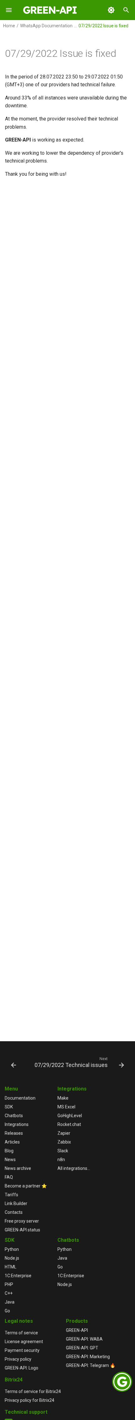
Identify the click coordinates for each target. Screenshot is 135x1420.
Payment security (22, 1350)
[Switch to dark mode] (111, 10)
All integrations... (73, 1168)
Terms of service (21, 1332)
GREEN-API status (22, 1229)
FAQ (9, 1177)
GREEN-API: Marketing (88, 1356)
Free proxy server (22, 1221)
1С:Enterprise (18, 1275)
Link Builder (16, 1203)
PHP (9, 1284)
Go (7, 1310)
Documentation (20, 1098)
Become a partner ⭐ (26, 1185)
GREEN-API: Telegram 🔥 (90, 1365)
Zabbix (64, 1141)
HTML (10, 1266)
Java (9, 1302)
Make (62, 1098)
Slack (62, 1150)
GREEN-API (77, 1330)
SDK (9, 1106)
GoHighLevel (69, 1115)
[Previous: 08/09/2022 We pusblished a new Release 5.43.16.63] (13, 1062)
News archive (18, 1168)
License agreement (24, 1341)
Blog (9, 1150)
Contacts (14, 1212)
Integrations (17, 1124)
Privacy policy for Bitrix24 (29, 1400)
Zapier (63, 1133)
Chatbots (14, 1115)
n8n (61, 1159)
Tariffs (11, 1194)
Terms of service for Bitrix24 (33, 1391)
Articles (12, 1141)
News (10, 1159)
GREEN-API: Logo (21, 1367)
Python (12, 1249)
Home (9, 25)
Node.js (12, 1258)
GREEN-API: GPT (82, 1347)
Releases (14, 1133)
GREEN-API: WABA (84, 1339)
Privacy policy (18, 1359)
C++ (9, 1293)
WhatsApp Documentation (46, 25)
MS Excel (66, 1106)
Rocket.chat (69, 1124)
